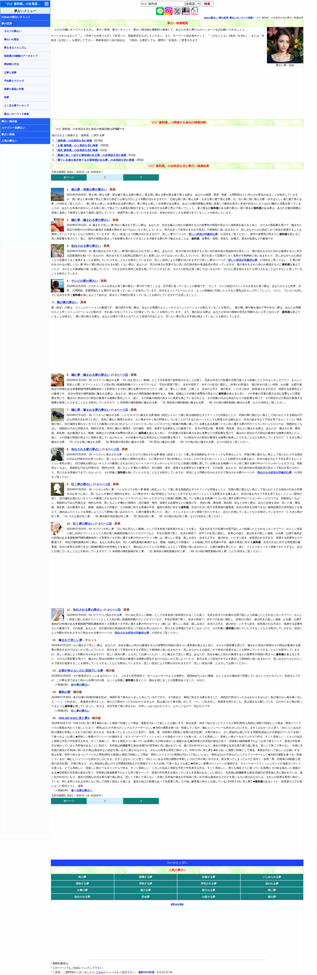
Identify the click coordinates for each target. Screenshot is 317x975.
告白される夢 (82, 896)
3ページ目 (121, 375)
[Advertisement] (25, 196)
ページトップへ (177, 863)
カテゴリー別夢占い (13, 127)
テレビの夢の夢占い (84, 281)
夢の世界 (6, 23)
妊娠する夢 (208, 877)
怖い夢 (272, 890)
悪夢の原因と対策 (14, 89)
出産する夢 (208, 896)
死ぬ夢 (146, 896)
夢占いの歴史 (11, 39)
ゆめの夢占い (211, 17)
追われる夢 (272, 883)
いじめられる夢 (272, 877)
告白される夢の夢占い (86, 246)
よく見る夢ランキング (16, 105)
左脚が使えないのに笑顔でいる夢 (81, 670)
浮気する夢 (145, 883)
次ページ (69, 177)
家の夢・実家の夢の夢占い (89, 189)
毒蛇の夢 (64, 692)
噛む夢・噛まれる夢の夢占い (90, 220)
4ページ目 (121, 409)
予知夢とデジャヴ (14, 80)
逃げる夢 (145, 890)
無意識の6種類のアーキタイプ (21, 55)
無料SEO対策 (146, 972)
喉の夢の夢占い (67, 302)
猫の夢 (272, 896)
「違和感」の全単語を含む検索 (73, 140)
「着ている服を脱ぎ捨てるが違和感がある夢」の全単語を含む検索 (94, 159)
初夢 (6, 97)
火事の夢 (82, 890)
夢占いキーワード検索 (16, 113)
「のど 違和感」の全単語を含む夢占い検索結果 (35, 3)
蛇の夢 (82, 877)
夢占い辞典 (8, 134)
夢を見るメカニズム (15, 47)
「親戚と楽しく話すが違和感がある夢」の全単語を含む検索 (90, 155)
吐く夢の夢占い (81, 484)
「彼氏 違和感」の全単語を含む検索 (76, 150)
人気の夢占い (9, 140)
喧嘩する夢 (145, 877)
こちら (99, 972)
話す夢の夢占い (80, 684)
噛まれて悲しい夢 (70, 640)
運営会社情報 (177, 904)
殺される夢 (208, 890)
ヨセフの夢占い (12, 31)
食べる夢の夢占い (81, 790)
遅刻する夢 (82, 883)
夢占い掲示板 (9, 121)
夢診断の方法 (11, 64)
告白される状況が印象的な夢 (274, 472)
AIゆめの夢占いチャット (16, 17)
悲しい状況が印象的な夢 (203, 234)
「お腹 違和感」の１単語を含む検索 (76, 145)
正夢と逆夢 (10, 72)
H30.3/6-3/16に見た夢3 (74, 718)
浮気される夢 (209, 883)
